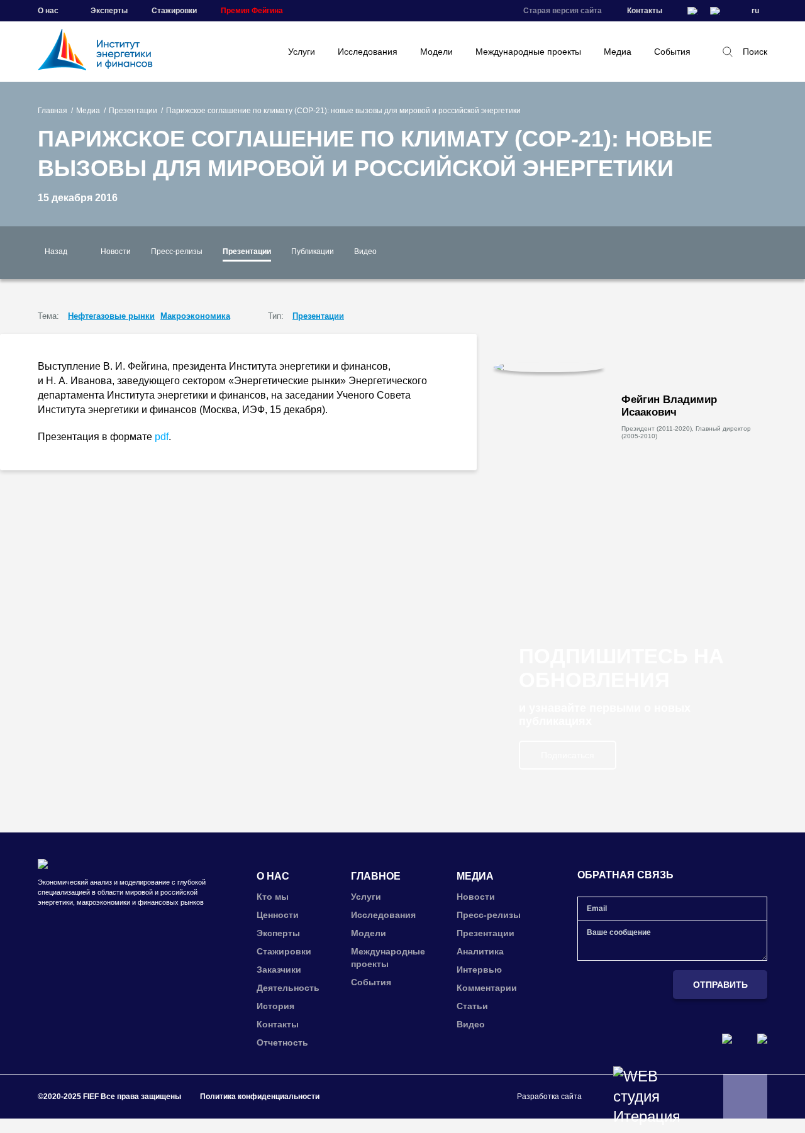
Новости (116, 251)
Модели (436, 52)
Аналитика (480, 951)
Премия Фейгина (252, 10)
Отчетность (282, 1042)
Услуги (301, 52)
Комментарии (487, 988)
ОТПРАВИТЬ (720, 985)
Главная (52, 110)
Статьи (472, 1006)
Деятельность (288, 988)
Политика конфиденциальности (259, 1096)
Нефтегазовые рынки (111, 316)
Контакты (644, 10)
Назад (56, 251)
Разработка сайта (549, 1096)
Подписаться (567, 755)
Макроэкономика (195, 316)
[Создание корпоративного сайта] (646, 1096)
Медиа (617, 52)
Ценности (278, 915)
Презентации (133, 110)
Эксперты (109, 10)
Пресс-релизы (177, 251)
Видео (365, 251)
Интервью (479, 969)
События (672, 52)
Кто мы (273, 897)
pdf (162, 436)
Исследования (367, 52)
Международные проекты (528, 52)
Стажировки (174, 10)
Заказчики (279, 969)
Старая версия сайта (562, 10)
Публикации (312, 251)
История (275, 1006)
